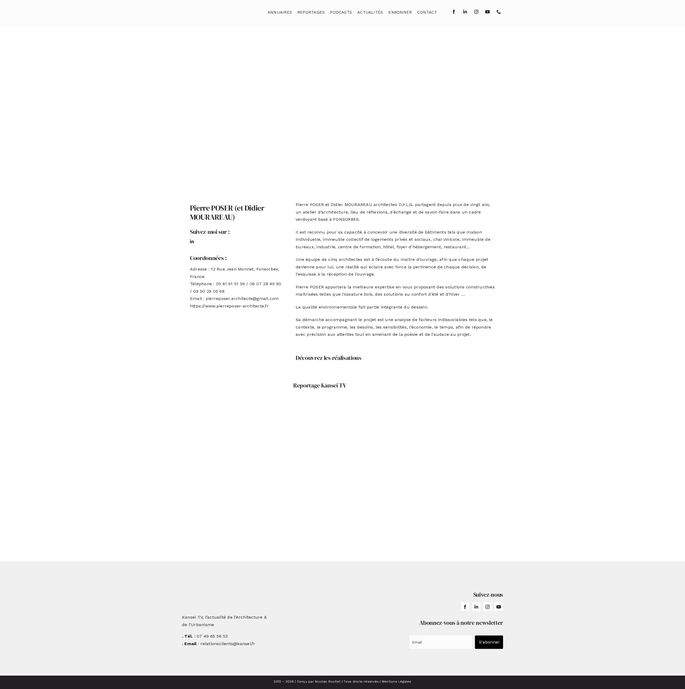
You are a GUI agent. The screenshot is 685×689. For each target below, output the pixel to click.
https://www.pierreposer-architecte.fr (229, 306)
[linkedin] (465, 11)
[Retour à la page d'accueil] (209, 10)
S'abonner (489, 642)
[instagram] (476, 11)
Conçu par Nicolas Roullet (319, 681)
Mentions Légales (396, 681)
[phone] (498, 11)
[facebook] (454, 11)
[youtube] (487, 11)
